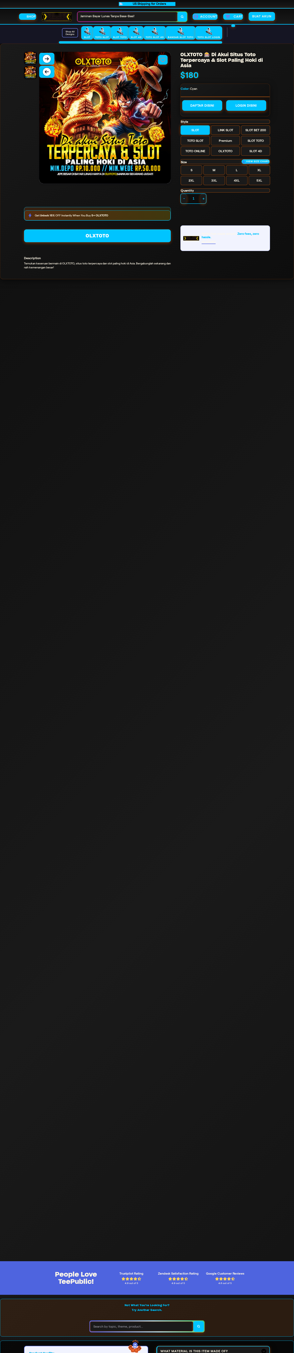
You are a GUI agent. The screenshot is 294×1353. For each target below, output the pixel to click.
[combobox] (127, 17)
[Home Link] (57, 16)
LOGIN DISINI (246, 105)
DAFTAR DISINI (202, 105)
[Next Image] (46, 59)
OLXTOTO (97, 236)
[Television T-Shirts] (140, 42)
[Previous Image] (46, 72)
